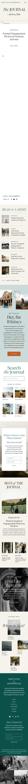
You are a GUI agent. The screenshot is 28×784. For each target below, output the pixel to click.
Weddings (5, 555)
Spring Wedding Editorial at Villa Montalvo (6, 559)
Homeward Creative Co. (22, 751)
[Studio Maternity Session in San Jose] (5, 219)
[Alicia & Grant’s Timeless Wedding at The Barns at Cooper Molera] (20, 547)
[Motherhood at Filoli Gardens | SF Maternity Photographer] (5, 270)
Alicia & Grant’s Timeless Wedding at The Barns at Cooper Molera (20, 560)
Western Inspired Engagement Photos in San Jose (14, 523)
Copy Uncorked (17, 752)
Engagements (14, 30)
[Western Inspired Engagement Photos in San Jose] (14, 503)
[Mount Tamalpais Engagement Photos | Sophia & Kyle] (5, 245)
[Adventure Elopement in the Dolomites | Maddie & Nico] (5, 232)
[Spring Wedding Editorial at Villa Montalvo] (7, 547)
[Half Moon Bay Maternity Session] (5, 257)
